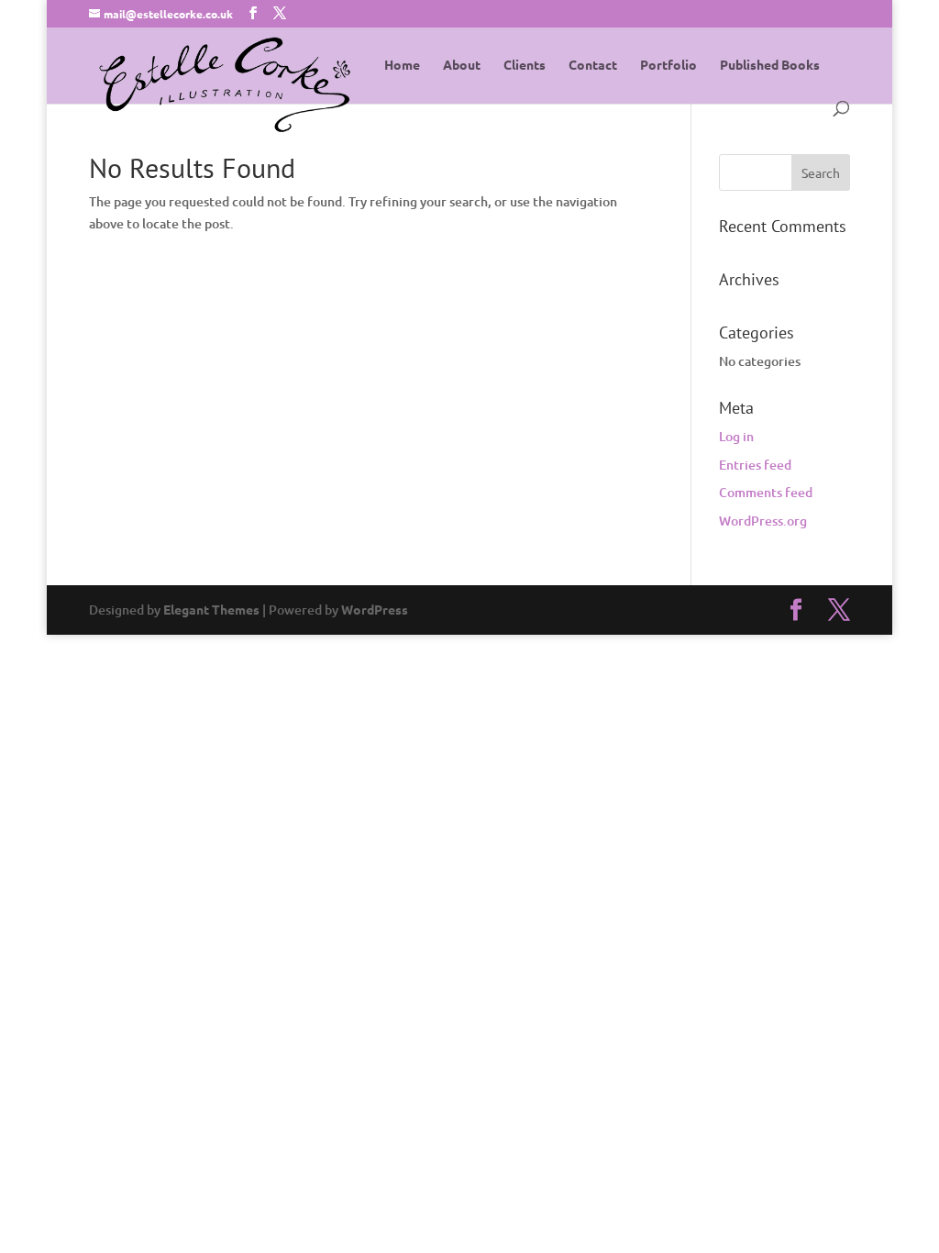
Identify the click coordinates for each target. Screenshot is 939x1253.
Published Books (770, 65)
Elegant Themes (211, 609)
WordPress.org (763, 520)
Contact (593, 65)
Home (402, 65)
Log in (736, 436)
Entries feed (755, 464)
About (462, 65)
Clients (524, 65)
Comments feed (765, 492)
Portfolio (668, 65)
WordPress (374, 609)
